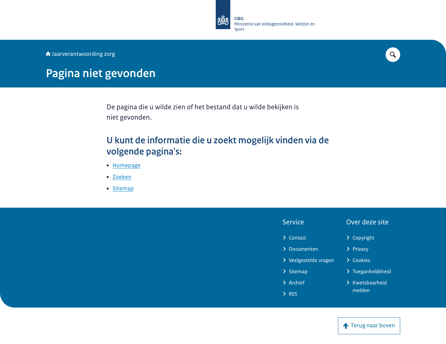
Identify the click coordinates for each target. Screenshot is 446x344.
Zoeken (122, 177)
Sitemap (123, 188)
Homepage (126, 165)
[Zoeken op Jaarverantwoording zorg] (393, 54)
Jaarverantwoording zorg (83, 54)
